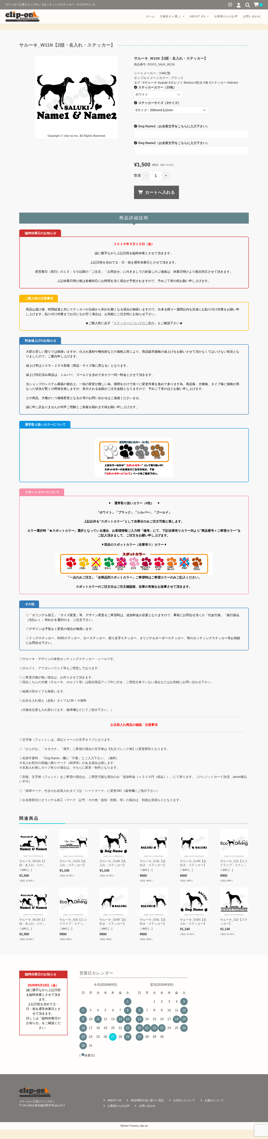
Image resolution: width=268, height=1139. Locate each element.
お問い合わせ (252, 16)
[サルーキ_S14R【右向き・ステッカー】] (194, 843)
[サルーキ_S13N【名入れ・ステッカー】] (113, 843)
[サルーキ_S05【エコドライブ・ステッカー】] (73, 901)
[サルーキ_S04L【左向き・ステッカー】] (154, 901)
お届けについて (214, 1100)
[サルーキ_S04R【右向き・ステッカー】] (113, 901)
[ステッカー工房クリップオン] (22, 16)
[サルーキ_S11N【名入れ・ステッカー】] (73, 843)
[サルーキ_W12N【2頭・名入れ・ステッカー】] (33, 843)
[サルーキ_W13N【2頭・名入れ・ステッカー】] (33, 901)
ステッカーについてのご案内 (134, 323)
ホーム (150, 16)
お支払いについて (184, 1100)
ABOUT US (197, 16)
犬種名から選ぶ (170, 16)
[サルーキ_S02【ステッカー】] (234, 901)
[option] (76, 97)
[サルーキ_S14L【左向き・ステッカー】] (154, 843)
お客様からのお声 (226, 16)
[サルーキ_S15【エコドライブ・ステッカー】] (234, 843)
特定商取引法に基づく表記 (147, 1100)
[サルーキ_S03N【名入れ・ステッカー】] (194, 901)
